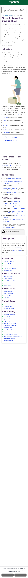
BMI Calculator (7, 285)
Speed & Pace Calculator (10, 280)
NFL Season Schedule (9, 304)
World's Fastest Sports (9, 227)
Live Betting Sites (8, 327)
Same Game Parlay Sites (10, 323)
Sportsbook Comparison (9, 338)
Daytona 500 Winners (9, 261)
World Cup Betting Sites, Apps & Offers (13, 336)
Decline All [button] (7, 574)
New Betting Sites (8, 332)
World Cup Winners (8, 293)
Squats (4, 122)
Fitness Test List (11, 192)
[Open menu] (2, 2)
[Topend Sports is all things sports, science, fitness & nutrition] (14, 2)
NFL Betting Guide (8, 306)
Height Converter (8, 278)
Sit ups (4, 120)
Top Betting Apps (8, 316)
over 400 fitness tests (12, 242)
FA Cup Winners (7, 297)
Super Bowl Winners (8, 295)
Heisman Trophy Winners (10, 263)
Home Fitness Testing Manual (16, 178)
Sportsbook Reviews (8, 340)
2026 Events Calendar (9, 308)
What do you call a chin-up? (18, 208)
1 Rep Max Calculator (9, 283)
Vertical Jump (6, 125)
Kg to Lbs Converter (8, 276)
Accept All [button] (20, 574)
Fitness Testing (8, 15)
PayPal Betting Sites (8, 329)
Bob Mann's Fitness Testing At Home (12, 181)
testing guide (18, 247)
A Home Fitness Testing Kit (10, 188)
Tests (14, 15)
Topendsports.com (18, 7)
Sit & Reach (6, 132)
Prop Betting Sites (8, 321)
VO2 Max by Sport (8, 270)
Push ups (5, 117)
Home (2, 15)
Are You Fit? (6, 184)
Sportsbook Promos (8, 318)
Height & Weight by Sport (10, 268)
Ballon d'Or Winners (8, 291)
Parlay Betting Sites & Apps (10, 325)
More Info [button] (18, 571)
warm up (18, 114)
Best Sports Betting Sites (9, 314)
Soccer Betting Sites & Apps (10, 334)
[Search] (26, 2)
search (20, 250)
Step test (5, 129)
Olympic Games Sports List (18, 206)
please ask (14, 250)
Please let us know (16, 233)
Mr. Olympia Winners (9, 266)
